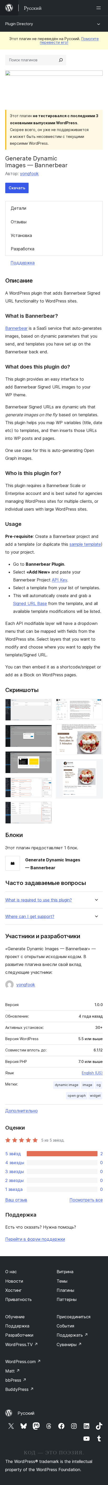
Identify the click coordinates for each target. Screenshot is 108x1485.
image (87, 1085)
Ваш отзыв (16, 1199)
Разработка (22, 248)
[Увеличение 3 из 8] (44, 758)
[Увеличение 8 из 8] (95, 766)
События (65, 1326)
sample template (85, 544)
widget (95, 1096)
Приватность (18, 1299)
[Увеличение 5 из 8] (44, 808)
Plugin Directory (19, 23)
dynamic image (66, 1085)
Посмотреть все (86, 1199)
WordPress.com (23, 1361)
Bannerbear (16, 328)
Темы (62, 1281)
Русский (26, 1413)
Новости (14, 1281)
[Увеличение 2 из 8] (44, 732)
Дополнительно (21, 1110)
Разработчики (19, 1335)
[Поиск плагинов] (61, 60)
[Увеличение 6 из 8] (95, 706)
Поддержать (72, 1335)
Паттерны (67, 1299)
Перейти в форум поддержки (35, 1239)
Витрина (65, 1271)
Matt (12, 1371)
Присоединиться (73, 1316)
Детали (18, 208)
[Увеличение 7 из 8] (95, 731)
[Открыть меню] (99, 8)
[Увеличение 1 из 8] (44, 706)
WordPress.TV (21, 1344)
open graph (77, 1096)
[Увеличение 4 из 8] (44, 784)
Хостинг (13, 1290)
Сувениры (69, 1344)
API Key (59, 579)
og (98, 1085)
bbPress (15, 1380)
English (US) (92, 1073)
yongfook (29, 173)
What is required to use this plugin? (38, 900)
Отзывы (18, 221)
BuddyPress (19, 1389)
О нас (11, 1271)
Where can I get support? (29, 916)
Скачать (17, 188)
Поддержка (22, 262)
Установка (21, 235)
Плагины (65, 1290)
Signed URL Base (30, 603)
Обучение (15, 1316)
